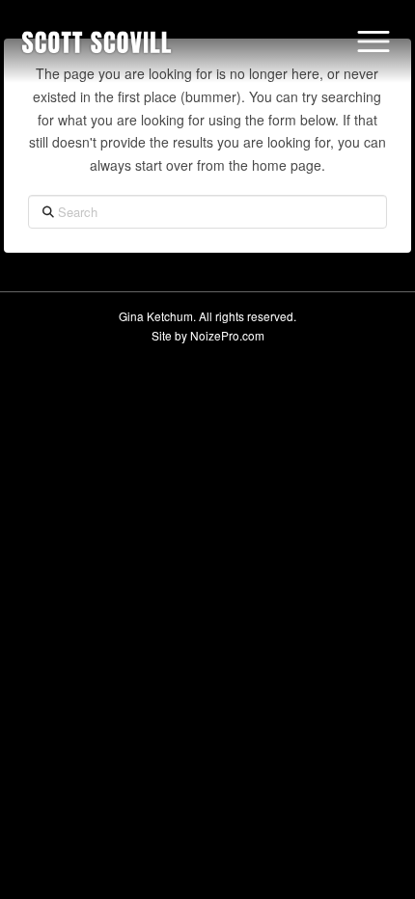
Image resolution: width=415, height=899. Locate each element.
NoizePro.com (227, 335)
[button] (373, 41)
